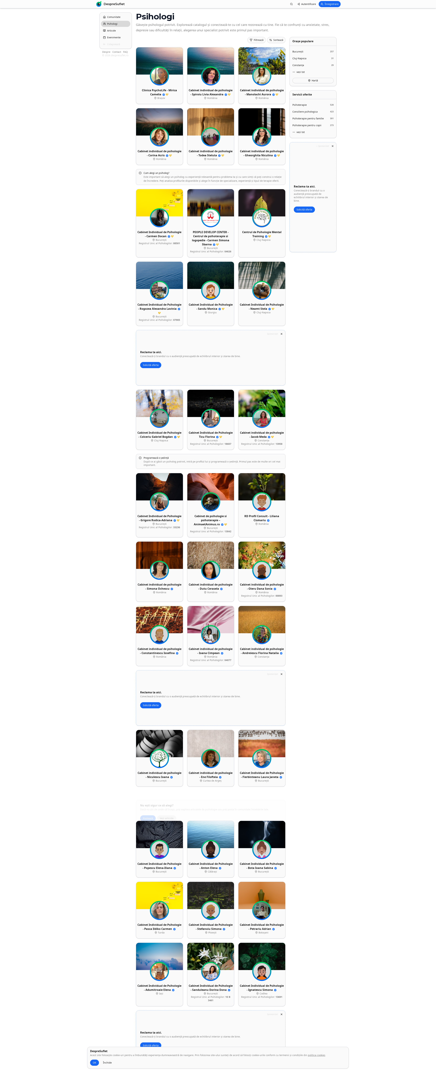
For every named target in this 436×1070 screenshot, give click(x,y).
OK (94, 1062)
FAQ (125, 51)
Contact (117, 51)
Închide (107, 1062)
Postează (148, 809)
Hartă (315, 80)
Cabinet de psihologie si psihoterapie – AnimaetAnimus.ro (210, 520)
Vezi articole (167, 809)
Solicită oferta (151, 365)
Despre (106, 51)
